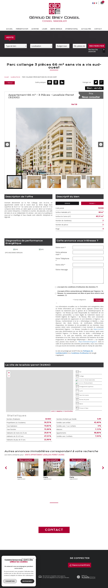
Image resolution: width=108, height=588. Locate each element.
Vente (10, 37)
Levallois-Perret (15, 77)
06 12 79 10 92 (54, 516)
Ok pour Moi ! (27, 581)
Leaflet (53, 411)
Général (67, 203)
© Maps (58, 411)
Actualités (86, 29)
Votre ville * (60, 264)
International (71, 29)
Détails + (92, 203)
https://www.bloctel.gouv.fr (88, 342)
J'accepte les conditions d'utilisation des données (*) (77, 287)
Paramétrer (10, 581)
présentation (22, 29)
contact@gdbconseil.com (54, 520)
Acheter (35, 29)
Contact (98, 29)
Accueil (9, 29)
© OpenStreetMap (68, 411)
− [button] (9, 376)
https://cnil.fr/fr (99, 329)
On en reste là (26, 558)
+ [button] (9, 372)
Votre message (62, 269)
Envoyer (98, 300)
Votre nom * (61, 247)
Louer (44, 29)
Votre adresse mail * (61, 253)
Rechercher (96, 46)
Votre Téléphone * (62, 259)
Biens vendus (56, 29)
